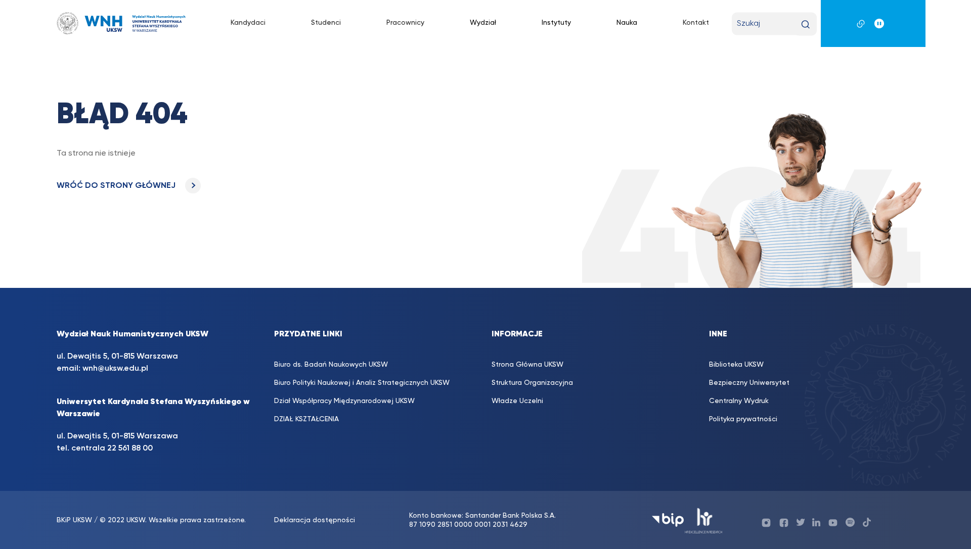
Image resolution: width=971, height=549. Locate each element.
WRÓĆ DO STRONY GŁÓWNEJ (117, 186)
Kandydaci (248, 22)
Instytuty (556, 22)
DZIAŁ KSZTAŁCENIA (306, 419)
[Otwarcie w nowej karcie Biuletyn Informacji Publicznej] (668, 520)
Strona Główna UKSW (527, 364)
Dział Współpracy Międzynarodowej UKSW (344, 401)
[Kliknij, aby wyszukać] (805, 24)
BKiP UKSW (74, 520)
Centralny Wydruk (739, 401)
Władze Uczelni (517, 401)
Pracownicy (405, 22)
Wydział (483, 22)
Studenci (326, 22)
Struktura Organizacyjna (532, 382)
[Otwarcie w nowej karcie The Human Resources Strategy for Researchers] (704, 520)
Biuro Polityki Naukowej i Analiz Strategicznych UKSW (362, 382)
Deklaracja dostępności (314, 520)
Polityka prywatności (743, 419)
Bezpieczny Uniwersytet (749, 382)
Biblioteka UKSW (736, 364)
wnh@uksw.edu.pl (115, 369)
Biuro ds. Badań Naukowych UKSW (331, 364)
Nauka (626, 22)
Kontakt (696, 22)
